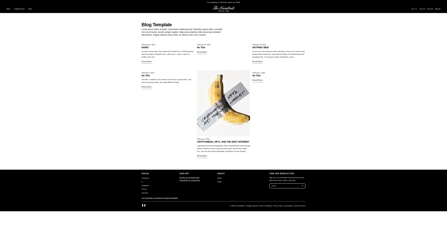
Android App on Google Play (189, 180)
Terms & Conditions (265, 206)
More (30, 9)
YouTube (145, 193)
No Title (201, 47)
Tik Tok (144, 189)
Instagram (145, 185)
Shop (8, 9)
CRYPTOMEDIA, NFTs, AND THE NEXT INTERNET (223, 141)
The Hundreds (239, 206)
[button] (437, 8)
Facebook (145, 178)
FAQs (219, 182)
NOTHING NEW (260, 47)
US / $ (414, 9)
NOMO (145, 47)
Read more (147, 62)
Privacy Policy (278, 206)
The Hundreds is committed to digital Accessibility (160, 198)
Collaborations (19, 9)
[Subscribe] (302, 186)
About (219, 178)
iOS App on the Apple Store (189, 177)
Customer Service (299, 206)
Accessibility (288, 206)
